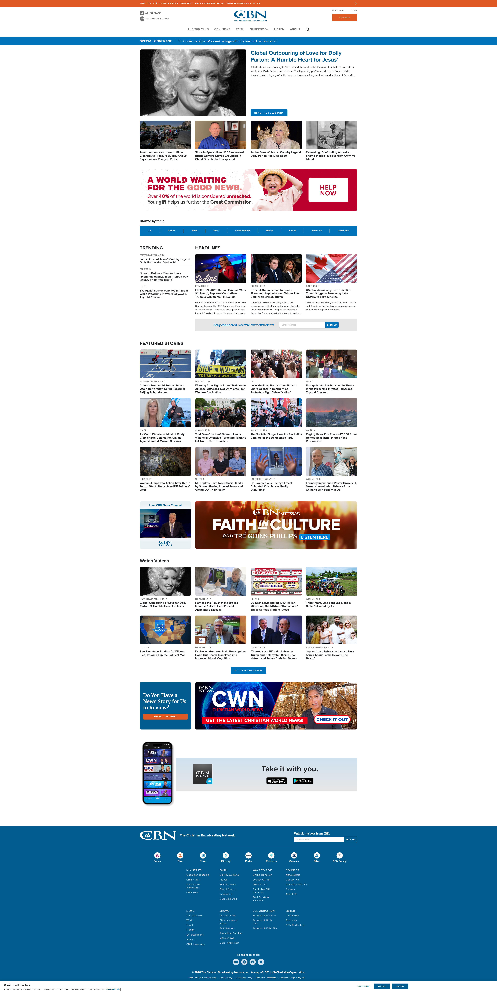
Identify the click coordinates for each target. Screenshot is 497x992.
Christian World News (229, 922)
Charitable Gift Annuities (261, 891)
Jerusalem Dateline (231, 933)
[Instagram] (253, 962)
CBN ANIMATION (264, 911)
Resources (226, 894)
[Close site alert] (356, 3)
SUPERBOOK (259, 29)
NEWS (190, 911)
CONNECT (292, 870)
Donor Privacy (226, 977)
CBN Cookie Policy (244, 977)
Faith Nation (227, 928)
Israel (216, 230)
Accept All (400, 986)
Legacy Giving (261, 879)
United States (194, 915)
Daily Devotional (229, 874)
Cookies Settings (287, 977)
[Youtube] (236, 962)
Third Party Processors (266, 977)
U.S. (150, 230)
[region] (248, 986)
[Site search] (307, 31)
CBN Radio (292, 915)
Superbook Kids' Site (265, 928)
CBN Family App (229, 942)
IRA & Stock (260, 884)
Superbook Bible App (262, 922)
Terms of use (195, 977)
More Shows (227, 938)
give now (345, 17)
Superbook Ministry (264, 915)
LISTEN (279, 29)
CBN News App (195, 944)
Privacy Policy (210, 977)
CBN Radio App (295, 925)
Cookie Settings (363, 986)
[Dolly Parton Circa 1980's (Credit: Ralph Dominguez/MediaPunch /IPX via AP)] (193, 82)
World (194, 230)
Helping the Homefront (193, 886)
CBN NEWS (222, 29)
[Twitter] (261, 962)
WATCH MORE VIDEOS (248, 670)
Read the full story (269, 112)
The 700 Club (198, 29)
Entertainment (242, 230)
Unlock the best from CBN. (312, 833)
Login (354, 10)
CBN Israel (192, 879)
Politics (171, 230)
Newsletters (293, 874)
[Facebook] (244, 962)
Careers (290, 889)
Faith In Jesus (228, 884)
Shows (292, 230)
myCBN (301, 977)
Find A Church (228, 889)
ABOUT (295, 29)
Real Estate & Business (261, 899)
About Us (291, 894)
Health (269, 230)
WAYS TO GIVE (262, 870)
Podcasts (317, 230)
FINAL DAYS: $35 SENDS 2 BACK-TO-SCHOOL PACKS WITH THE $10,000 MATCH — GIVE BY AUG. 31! (200, 3)
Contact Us (338, 10)
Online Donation (262, 874)
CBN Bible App (228, 898)
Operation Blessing (197, 874)
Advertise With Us (297, 884)
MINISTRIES (194, 870)
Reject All (381, 986)
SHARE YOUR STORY (165, 716)
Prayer (223, 879)
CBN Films (192, 892)
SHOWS (224, 911)
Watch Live (343, 230)
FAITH (240, 29)
